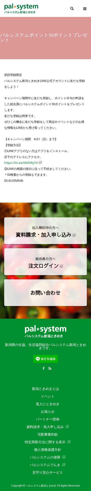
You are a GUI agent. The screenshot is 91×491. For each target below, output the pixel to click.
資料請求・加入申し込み (45, 426)
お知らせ (47, 411)
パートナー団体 (47, 419)
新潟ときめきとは (45, 388)
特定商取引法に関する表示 (45, 442)
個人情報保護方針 (47, 449)
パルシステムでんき (45, 464)
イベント (47, 396)
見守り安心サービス (47, 472)
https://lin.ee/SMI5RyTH (21, 163)
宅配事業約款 (47, 434)
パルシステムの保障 (45, 457)
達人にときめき (47, 404)
